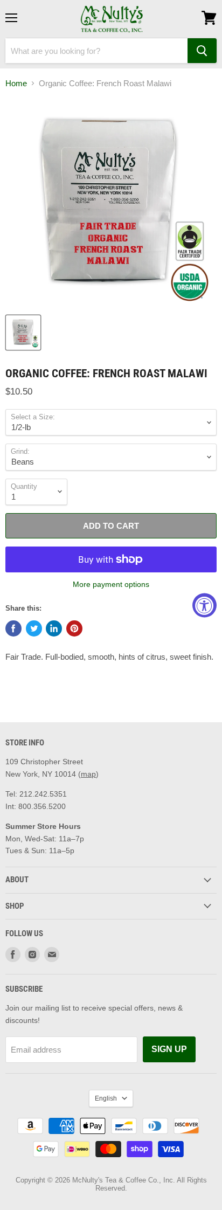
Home (16, 83)
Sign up (169, 1049)
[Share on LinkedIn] (54, 628)
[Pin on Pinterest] (74, 628)
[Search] (202, 50)
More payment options (111, 584)
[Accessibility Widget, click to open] (204, 605)
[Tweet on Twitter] (34, 628)
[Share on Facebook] (13, 628)
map (88, 774)
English (106, 1098)
